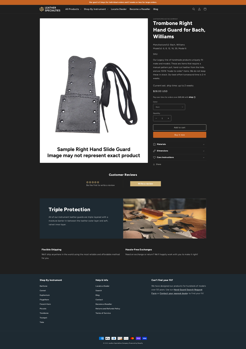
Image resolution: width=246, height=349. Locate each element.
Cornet (43, 290)
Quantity (156, 113)
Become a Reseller (104, 304)
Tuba (42, 322)
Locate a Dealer (102, 286)
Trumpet (43, 318)
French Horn (45, 304)
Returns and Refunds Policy (108, 309)
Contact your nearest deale (174, 293)
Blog (97, 295)
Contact (99, 300)
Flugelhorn (44, 300)
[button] (73, 9)
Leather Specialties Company (119, 343)
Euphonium (45, 295)
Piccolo (43, 309)
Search (99, 290)
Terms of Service (103, 313)
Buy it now (180, 135)
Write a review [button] (145, 183)
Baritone (43, 286)
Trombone (44, 313)
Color (155, 102)
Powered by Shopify (136, 343)
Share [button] (158, 164)
